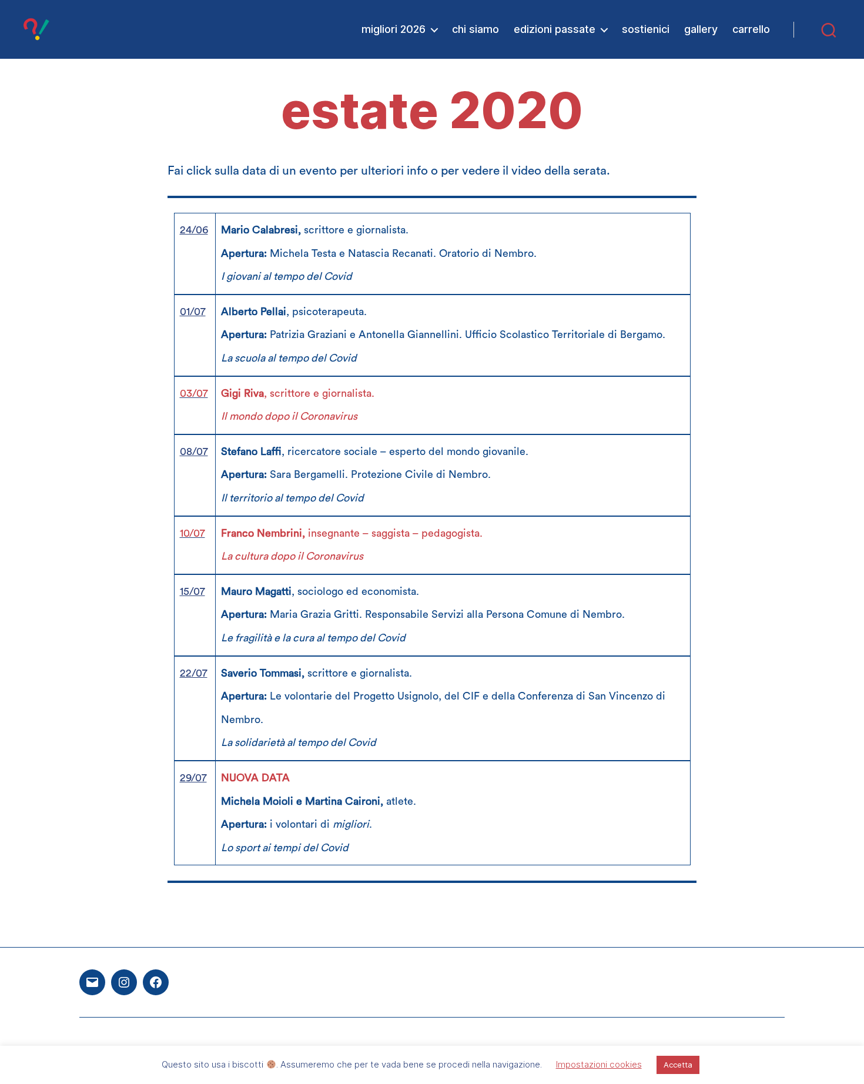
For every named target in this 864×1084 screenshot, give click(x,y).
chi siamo (475, 29)
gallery (701, 29)
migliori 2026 (393, 29)
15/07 (192, 591)
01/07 (193, 311)
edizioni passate (554, 29)
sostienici (645, 29)
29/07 (193, 777)
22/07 (193, 673)
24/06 (194, 230)
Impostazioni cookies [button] (599, 1064)
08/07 (194, 451)
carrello (751, 29)
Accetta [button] (678, 1064)
